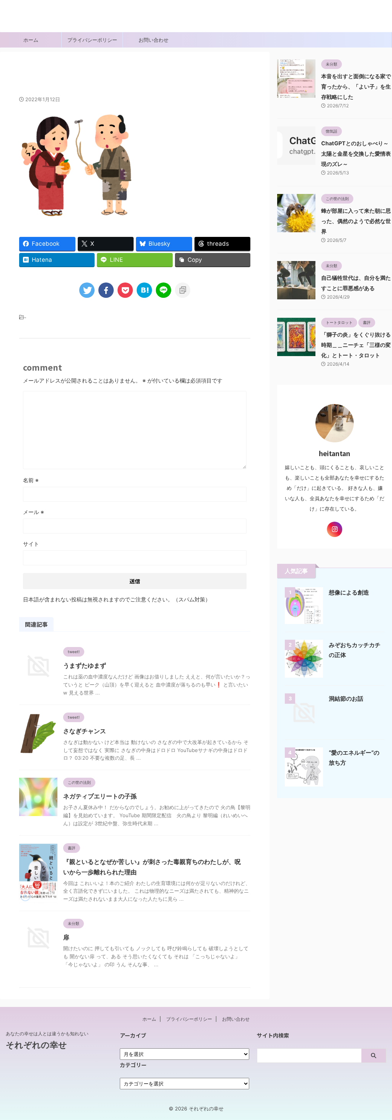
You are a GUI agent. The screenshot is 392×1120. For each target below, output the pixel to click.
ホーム (30, 40)
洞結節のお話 (346, 698)
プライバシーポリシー (92, 40)
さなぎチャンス (84, 731)
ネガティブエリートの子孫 (100, 796)
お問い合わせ (153, 40)
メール (33, 512)
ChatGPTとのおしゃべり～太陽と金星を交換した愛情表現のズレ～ (356, 153)
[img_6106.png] (144, 290)
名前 (31, 480)
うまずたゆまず (84, 665)
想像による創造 (349, 592)
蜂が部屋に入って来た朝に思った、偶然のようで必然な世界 (356, 221)
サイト (31, 543)
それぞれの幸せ (30, 21)
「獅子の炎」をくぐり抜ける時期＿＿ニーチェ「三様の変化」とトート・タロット (356, 344)
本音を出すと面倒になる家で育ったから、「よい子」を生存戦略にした (356, 86)
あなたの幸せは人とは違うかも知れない (47, 1033)
